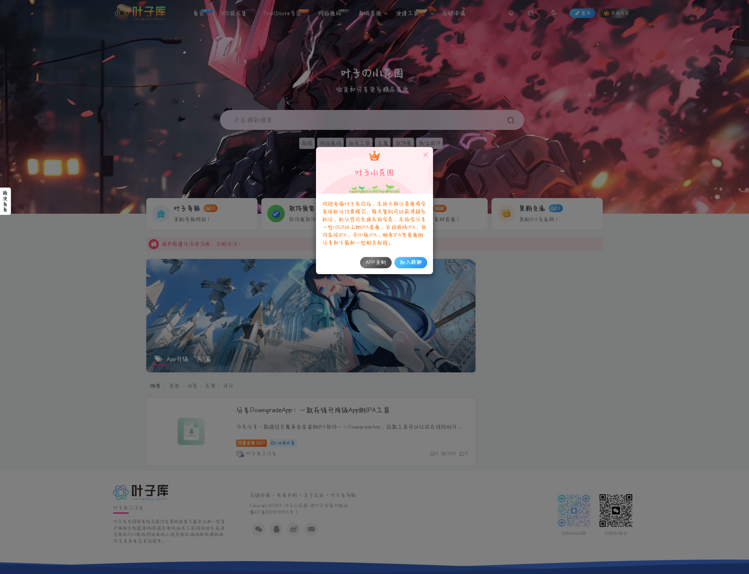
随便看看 (5, 201)
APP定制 (376, 262)
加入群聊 (411, 262)
